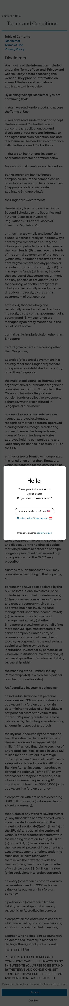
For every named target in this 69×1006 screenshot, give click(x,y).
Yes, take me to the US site (32, 511)
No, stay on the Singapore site (32, 518)
